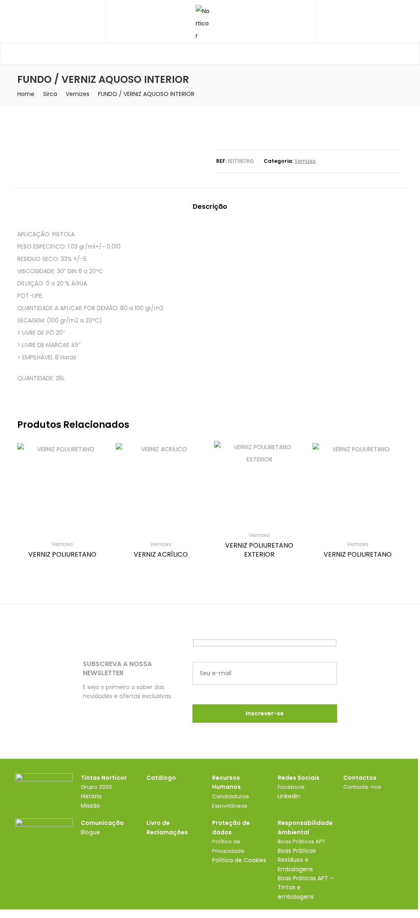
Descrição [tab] (210, 206)
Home (25, 94)
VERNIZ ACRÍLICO (161, 554)
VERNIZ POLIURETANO (62, 554)
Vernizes (77, 94)
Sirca (50, 94)
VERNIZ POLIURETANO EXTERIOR (259, 550)
